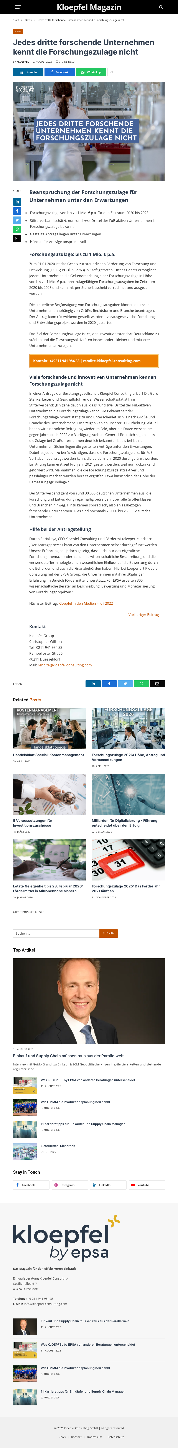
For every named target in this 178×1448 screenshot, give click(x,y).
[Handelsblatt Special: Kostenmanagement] (49, 728)
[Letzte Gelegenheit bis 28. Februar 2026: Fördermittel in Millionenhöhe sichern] (49, 860)
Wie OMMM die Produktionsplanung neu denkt (75, 1102)
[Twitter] (17, 220)
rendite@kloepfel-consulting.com (65, 665)
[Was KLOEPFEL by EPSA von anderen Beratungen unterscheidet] (25, 1085)
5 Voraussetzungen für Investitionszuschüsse (32, 822)
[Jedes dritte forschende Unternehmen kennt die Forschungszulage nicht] (89, 131)
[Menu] (18, 7)
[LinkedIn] (17, 202)
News (18, 31)
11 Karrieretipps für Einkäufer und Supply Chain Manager (83, 1124)
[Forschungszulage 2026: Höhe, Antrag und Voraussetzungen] (128, 728)
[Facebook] (17, 211)
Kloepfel (23, 61)
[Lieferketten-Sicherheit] (25, 1151)
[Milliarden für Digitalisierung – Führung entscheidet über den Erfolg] (128, 794)
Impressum (94, 1437)
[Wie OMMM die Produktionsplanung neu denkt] (25, 1107)
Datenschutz (116, 1437)
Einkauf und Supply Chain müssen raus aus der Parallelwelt (68, 1056)
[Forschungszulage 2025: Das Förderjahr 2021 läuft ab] (128, 860)
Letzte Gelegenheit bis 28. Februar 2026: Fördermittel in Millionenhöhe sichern (48, 888)
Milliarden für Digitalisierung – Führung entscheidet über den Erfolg (124, 822)
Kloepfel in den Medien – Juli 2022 (86, 603)
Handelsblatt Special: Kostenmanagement (48, 755)
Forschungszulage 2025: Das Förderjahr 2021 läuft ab (126, 888)
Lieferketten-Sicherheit (58, 1146)
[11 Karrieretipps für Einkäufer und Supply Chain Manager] (25, 1129)
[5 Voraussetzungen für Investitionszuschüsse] (49, 794)
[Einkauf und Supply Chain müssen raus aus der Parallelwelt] (89, 1001)
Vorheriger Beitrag (144, 614)
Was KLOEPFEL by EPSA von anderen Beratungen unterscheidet (88, 1080)
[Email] (17, 238)
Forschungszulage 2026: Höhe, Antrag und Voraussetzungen (128, 757)
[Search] (160, 7)
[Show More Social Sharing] (111, 72)
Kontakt (76, 1437)
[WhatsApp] (17, 229)
